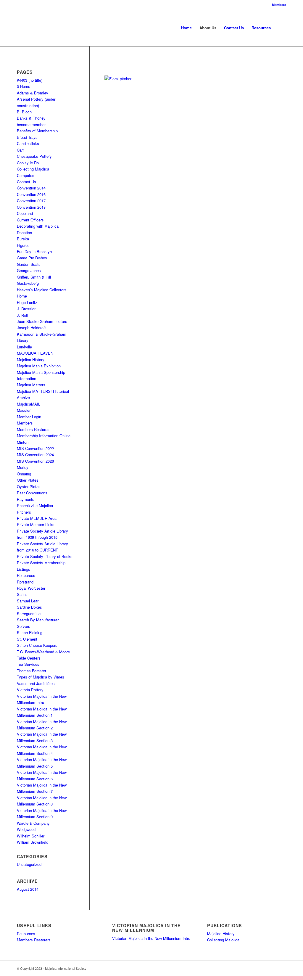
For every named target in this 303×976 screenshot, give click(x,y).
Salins (22, 594)
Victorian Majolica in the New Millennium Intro (151, 938)
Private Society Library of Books (44, 556)
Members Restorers (34, 429)
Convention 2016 (31, 194)
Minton (22, 442)
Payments (25, 499)
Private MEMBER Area (37, 518)
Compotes (25, 175)
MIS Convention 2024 (35, 454)
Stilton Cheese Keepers (37, 645)
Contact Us (26, 181)
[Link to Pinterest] (264, 968)
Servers (23, 626)
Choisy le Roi (28, 162)
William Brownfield (32, 842)
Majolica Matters (31, 384)
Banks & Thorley (31, 118)
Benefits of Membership (37, 131)
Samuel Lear (27, 601)
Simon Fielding (29, 632)
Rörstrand (25, 582)
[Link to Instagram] (272, 968)
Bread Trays (27, 137)
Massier (23, 410)
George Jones (29, 270)
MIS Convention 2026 (35, 461)
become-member (31, 124)
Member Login (29, 416)
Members (279, 4)
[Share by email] (120, 65)
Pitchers (24, 512)
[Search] (280, 27)
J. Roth (23, 315)
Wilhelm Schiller (30, 836)
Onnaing (24, 474)
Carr (20, 150)
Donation (24, 232)
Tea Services (28, 664)
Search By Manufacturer (38, 620)
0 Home (23, 86)
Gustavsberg (28, 283)
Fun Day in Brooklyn (34, 251)
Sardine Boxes (29, 607)
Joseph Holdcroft (31, 327)
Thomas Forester (31, 670)
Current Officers (30, 220)
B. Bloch (24, 112)
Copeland (25, 213)
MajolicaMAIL (28, 404)
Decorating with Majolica (38, 226)
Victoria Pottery (30, 689)
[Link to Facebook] (255, 968)
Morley (22, 467)
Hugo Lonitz (27, 302)
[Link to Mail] (281, 968)
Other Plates (27, 480)
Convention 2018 (31, 207)
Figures (23, 245)
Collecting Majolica (33, 169)
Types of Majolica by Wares (40, 677)
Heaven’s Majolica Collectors (42, 289)
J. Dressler (26, 308)
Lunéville (24, 347)
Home (22, 296)
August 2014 (27, 889)
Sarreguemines (30, 613)
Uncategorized (29, 864)
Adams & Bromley (32, 93)
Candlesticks (28, 143)
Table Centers (29, 658)
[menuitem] (277, 4)
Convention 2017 (31, 200)
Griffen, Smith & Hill (34, 277)
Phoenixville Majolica (35, 505)
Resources (26, 575)
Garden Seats (29, 264)
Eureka (23, 239)
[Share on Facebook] (109, 65)
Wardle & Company (33, 823)
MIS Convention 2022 (35, 448)
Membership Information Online (43, 435)
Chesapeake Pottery (34, 156)
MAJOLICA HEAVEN (35, 353)
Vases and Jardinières (36, 683)
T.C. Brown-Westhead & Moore (43, 652)
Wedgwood (26, 829)
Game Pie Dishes (32, 258)
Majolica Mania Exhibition (39, 366)
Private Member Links (35, 524)
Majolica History (30, 359)
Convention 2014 (31, 188)
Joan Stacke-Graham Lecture (42, 321)
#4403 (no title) (29, 80)
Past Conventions (32, 493)
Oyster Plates (29, 486)
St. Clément (27, 639)
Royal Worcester (31, 588)
